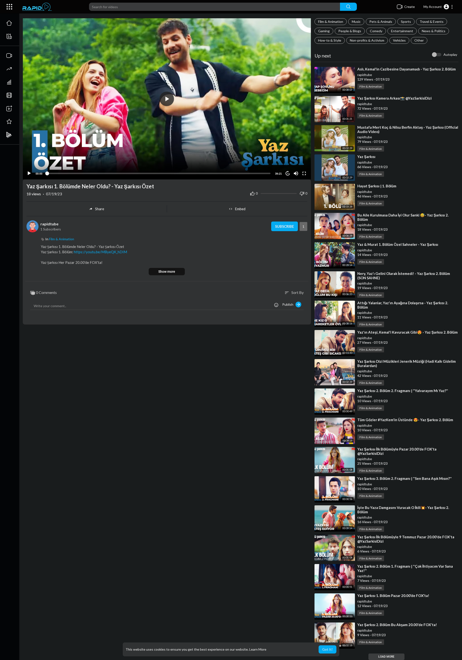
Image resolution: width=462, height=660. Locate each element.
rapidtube (364, 75)
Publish (288, 304)
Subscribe (284, 226)
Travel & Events (431, 21)
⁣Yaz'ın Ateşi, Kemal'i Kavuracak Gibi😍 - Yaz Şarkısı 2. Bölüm (407, 332)
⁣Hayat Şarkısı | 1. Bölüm (376, 186)
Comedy (376, 31)
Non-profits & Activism (367, 40)
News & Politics (433, 31)
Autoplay (450, 54)
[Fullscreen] (304, 173)
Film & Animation (330, 21)
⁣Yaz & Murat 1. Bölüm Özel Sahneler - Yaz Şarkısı (397, 244)
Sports (406, 21)
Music (356, 21)
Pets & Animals (380, 21)
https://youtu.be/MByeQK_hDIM (100, 252)
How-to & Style (329, 40)
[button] (438, 6)
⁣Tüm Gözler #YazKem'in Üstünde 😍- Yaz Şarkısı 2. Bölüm (405, 420)
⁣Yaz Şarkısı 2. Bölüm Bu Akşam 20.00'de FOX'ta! (397, 624)
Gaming (324, 31)
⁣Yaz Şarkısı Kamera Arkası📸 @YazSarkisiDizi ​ (394, 98)
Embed (240, 209)
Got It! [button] (327, 649)
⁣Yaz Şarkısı (366, 156)
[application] (167, 98)
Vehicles (399, 40)
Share (99, 209)
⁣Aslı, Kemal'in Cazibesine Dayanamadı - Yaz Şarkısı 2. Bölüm (406, 69)
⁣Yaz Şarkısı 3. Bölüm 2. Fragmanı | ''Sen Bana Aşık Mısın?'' (404, 478)
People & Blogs (349, 31)
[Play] (29, 173)
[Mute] (296, 173)
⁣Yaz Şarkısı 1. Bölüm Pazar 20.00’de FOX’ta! (393, 595)
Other (419, 40)
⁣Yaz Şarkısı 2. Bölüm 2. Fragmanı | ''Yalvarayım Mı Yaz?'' (402, 390)
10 (288, 173)
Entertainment (402, 31)
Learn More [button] (257, 649)
